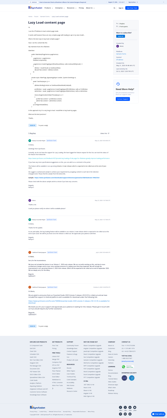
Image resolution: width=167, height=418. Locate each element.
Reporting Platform (36, 386)
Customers (111, 348)
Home (30, 16)
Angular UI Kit (88, 393)
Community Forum (73, 345)
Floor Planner (56, 371)
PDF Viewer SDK (35, 371)
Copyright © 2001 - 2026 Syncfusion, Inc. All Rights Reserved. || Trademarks (51, 414)
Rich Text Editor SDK (36, 360)
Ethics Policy (91, 411)
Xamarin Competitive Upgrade (93, 360)
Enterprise (59, 8)
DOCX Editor (56, 374)
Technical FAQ (71, 377)
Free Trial (55, 345)
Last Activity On (121, 69)
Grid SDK (32, 348)
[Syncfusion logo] (35, 7)
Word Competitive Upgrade (92, 371)
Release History (113, 393)
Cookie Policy (43, 411)
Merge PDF (55, 359)
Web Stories (70, 385)
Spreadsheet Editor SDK (37, 377)
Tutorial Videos (113, 379)
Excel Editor (55, 377)
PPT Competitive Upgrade (92, 377)
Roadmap (111, 390)
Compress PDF (57, 362)
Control (119, 57)
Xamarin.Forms (45, 16)
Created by (120, 43)
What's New (112, 387)
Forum (36, 16)
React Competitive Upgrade (92, 354)
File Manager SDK (35, 366)
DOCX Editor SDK (35, 374)
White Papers (71, 371)
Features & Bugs (72, 354)
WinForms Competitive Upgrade (94, 363)
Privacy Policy (33, 411)
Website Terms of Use (55, 411)
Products (48, 8)
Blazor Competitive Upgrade (92, 345)
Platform (119, 51)
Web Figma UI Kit (89, 396)
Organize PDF (56, 368)
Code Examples (71, 380)
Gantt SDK (33, 357)
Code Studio (33, 380)
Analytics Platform (35, 383)
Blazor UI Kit (87, 390)
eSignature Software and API (39, 389)
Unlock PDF (56, 356)
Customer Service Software (38, 392)
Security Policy (67, 411)
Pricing (81, 8)
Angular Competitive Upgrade (93, 348)
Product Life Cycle (72, 360)
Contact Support (123, 99)
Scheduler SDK (34, 354)
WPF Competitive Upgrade (92, 366)
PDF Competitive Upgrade (92, 369)
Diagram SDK (34, 363)
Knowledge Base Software (38, 395)
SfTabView (119, 60)
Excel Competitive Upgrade (92, 374)
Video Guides (112, 382)
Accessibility (70, 382)
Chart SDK (33, 351)
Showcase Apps (113, 385)
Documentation (113, 373)
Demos (110, 370)
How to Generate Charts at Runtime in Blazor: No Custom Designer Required (62, 2)
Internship (111, 360)
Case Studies (71, 374)
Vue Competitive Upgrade (92, 357)
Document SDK (35, 369)
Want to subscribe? (124, 33)
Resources (70, 8)
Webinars (70, 388)
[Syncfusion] (37, 407)
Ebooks (69, 368)
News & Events (113, 354)
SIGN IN (32, 125)
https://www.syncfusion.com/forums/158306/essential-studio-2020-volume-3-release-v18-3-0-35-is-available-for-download (69, 302)
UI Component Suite (36, 345)
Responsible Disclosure (79, 411)
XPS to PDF (55, 365)
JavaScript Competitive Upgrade (93, 351)
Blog (109, 351)
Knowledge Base (72, 348)
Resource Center (72, 391)
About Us (89, 8)
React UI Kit (87, 387)
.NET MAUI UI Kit (89, 385)
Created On (120, 63)
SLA (68, 357)
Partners (110, 363)
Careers (110, 357)
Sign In (121, 8)
